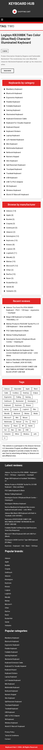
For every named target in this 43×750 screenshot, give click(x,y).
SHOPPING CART (24, 12)
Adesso (9, 211)
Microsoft (10, 266)
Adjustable (17, 389)
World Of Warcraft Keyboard (17, 194)
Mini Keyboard (11, 144)
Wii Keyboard (11, 186)
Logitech (9, 253)
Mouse (25, 418)
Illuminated (19, 401)
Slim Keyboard (12, 161)
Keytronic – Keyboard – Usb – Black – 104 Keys (21, 546)
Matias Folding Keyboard (16, 335)
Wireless (26, 434)
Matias (9, 261)
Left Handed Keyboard (15, 140)
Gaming (28, 397)
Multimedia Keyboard (14, 148)
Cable (6, 393)
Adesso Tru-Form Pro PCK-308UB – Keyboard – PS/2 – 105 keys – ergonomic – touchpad (22, 310)
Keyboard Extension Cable (16, 119)
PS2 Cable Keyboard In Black (17, 331)
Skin (12, 430)
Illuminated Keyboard (14, 114)
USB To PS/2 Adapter (14, 182)
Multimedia (8, 422)
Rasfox (9, 274)
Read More (6, 70)
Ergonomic (8, 397)
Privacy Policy (9, 732)
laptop (6, 409)
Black (36, 389)
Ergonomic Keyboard (14, 97)
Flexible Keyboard (13, 102)
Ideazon (9, 232)
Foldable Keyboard (13, 106)
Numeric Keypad (12, 156)
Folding (18, 397)
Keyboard (7, 405)
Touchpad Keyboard (14, 169)
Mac (34, 409)
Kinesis (9, 245)
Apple (8, 215)
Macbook (17, 413)
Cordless (16, 393)
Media (36, 413)
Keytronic (10, 240)
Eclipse (35, 393)
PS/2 (34, 422)
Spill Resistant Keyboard (15, 165)
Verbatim (10, 291)
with (35, 434)
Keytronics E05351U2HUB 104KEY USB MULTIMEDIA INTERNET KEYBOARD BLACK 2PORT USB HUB (21, 369)
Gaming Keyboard (13, 110)
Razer (8, 278)
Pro (27, 422)
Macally (9, 257)
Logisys (4, 51)
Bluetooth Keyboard (14, 93)
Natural (18, 422)
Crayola (9, 224)
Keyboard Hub (21, 3)
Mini (17, 418)
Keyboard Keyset (13, 127)
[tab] (2, 19)
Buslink (9, 219)
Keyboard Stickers (13, 131)
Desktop (26, 393)
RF (23, 426)
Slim (19, 430)
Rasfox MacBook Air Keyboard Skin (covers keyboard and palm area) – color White (22, 353)
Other (8, 270)
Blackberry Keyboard (14, 89)
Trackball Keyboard (13, 173)
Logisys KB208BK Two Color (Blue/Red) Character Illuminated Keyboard (20, 38)
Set (5, 430)
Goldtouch (10, 228)
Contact (8, 739)
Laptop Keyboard (13, 135)
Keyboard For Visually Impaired (18, 123)
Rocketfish (10, 283)
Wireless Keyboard (13, 190)
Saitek (8, 287)
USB (27, 430)
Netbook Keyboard (13, 152)
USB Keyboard (11, 178)
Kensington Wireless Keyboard (18, 346)
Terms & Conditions (12, 735)
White (17, 434)
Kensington (10, 236)
